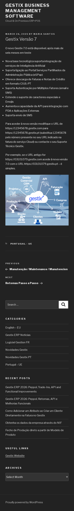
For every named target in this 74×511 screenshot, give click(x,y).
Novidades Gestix (16, 349)
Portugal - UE (21, 243)
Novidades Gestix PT (18, 357)
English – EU (13, 327)
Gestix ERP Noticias (18, 335)
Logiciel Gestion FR (17, 342)
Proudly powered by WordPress (24, 502)
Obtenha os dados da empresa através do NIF (33, 422)
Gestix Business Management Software (27, 11)
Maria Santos (44, 34)
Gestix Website (15, 455)
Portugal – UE (13, 364)
